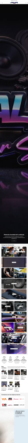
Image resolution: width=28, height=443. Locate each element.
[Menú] (1, 3)
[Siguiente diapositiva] (6, 372)
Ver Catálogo (14, 240)
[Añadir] (12, 374)
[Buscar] (2, 3)
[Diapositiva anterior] (2, 372)
